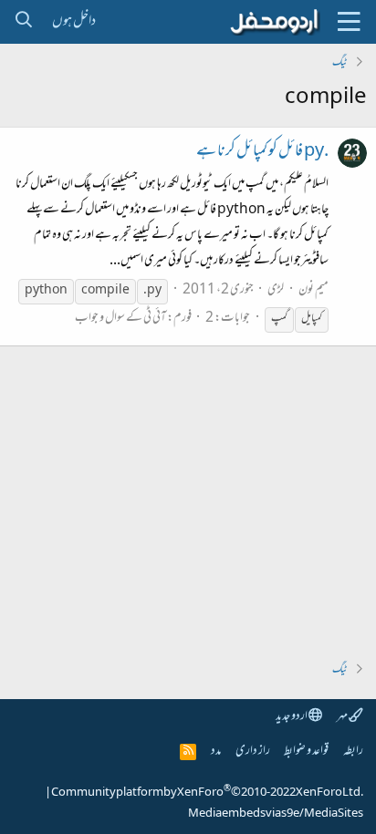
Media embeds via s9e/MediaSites (275, 814)
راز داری (252, 751)
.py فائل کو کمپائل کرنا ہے (262, 152)
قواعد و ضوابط (306, 751)
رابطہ (353, 751)
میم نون (313, 290)
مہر (343, 717)
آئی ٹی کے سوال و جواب (120, 318)
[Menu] (348, 22)
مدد (216, 751)
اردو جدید (292, 717)
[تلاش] (23, 22)
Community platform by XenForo (207, 793)
